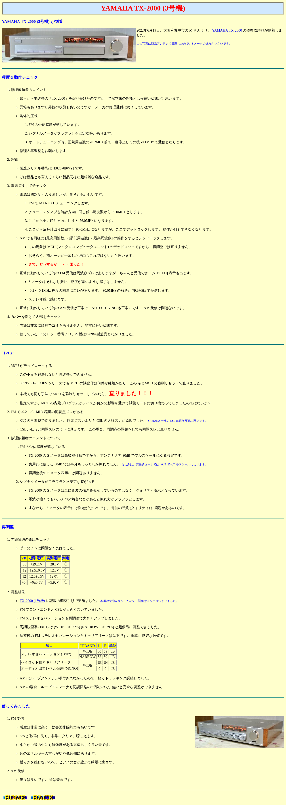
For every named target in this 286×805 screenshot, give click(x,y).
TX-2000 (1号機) (32, 601)
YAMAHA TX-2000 (227, 30)
